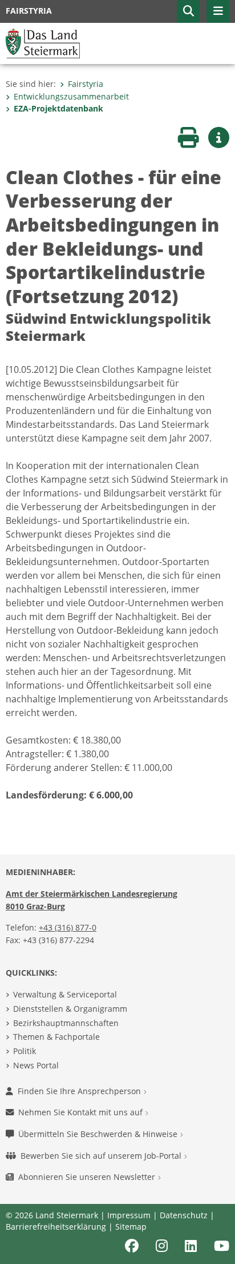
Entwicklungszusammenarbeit (71, 96)
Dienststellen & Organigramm (70, 1008)
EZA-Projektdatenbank (58, 108)
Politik (24, 1051)
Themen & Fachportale (56, 1036)
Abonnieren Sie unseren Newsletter (87, 1176)
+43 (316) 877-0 (67, 927)
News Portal (36, 1065)
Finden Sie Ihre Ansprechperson (80, 1091)
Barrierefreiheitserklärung (56, 1226)
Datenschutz (184, 1215)
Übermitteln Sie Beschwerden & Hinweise (99, 1133)
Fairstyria (85, 83)
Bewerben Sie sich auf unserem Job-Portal (102, 1155)
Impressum (129, 1215)
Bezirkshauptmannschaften (66, 1022)
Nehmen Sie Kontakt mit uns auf (81, 1112)
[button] (188, 11)
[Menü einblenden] (217, 11)
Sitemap (131, 1226)
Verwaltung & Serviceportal (65, 994)
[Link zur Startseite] (43, 42)
